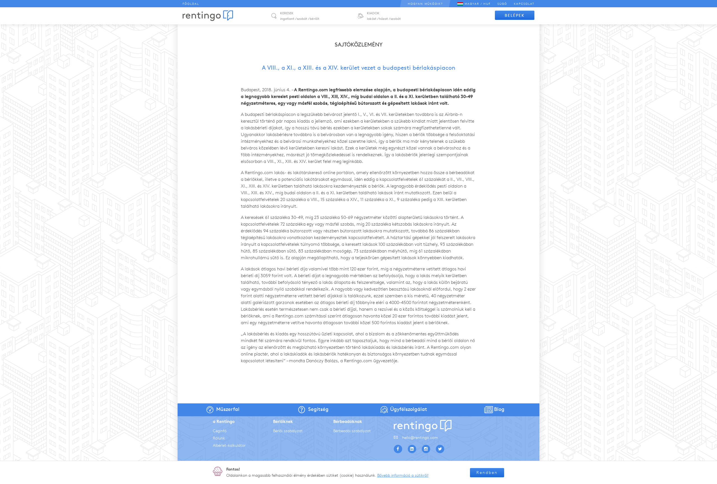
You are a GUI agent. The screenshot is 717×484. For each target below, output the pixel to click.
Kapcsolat (524, 4)
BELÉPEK (515, 15)
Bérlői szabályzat (288, 431)
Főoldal (191, 4)
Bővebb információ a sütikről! (403, 475)
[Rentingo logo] (208, 15)
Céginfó (220, 431)
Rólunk (219, 438)
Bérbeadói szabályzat (352, 431)
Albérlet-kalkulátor (229, 445)
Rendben (487, 472)
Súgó (502, 4)
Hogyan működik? (425, 4)
